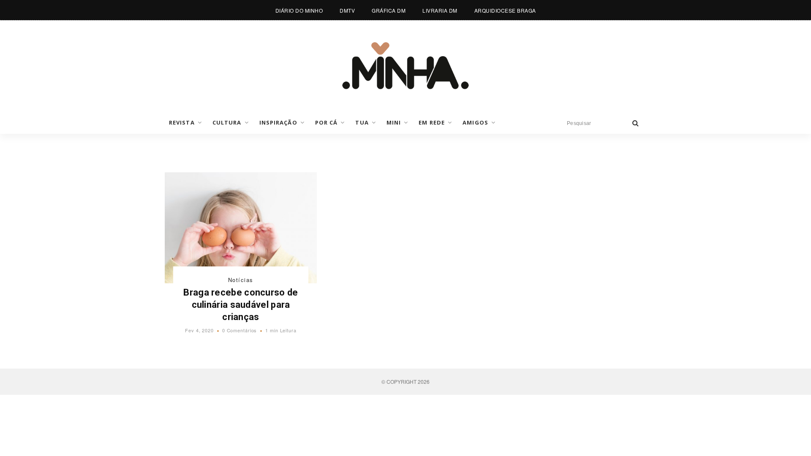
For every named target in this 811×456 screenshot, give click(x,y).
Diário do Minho (299, 10)
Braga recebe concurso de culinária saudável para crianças (240, 304)
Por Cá (326, 122)
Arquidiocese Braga (505, 10)
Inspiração (278, 122)
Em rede (432, 122)
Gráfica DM (389, 10)
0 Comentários (239, 330)
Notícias (240, 280)
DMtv (347, 10)
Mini (393, 122)
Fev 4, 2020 (199, 330)
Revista (182, 122)
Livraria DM (439, 10)
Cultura (227, 122)
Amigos (475, 122)
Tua (361, 122)
